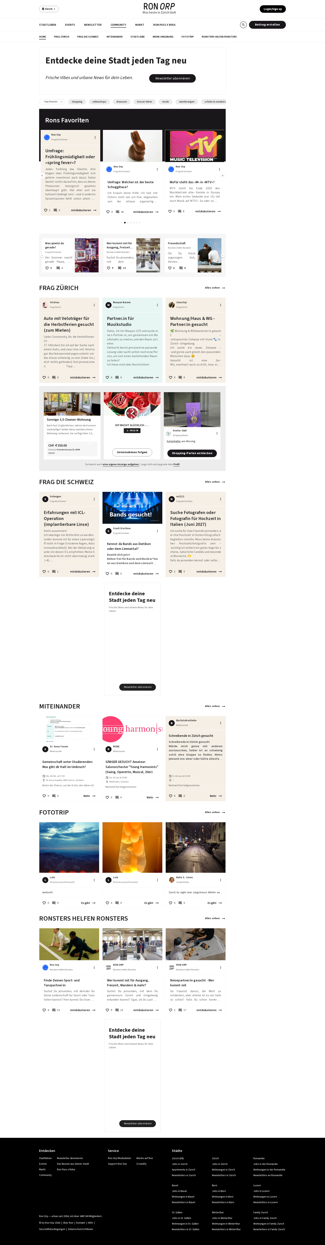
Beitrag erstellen (267, 25)
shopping (77, 102)
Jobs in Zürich (220, 1164)
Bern (214, 1185)
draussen (121, 102)
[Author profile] (47, 137)
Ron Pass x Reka (164, 25)
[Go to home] (159, 6)
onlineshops (99, 102)
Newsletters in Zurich (184, 1175)
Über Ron (68, 1223)
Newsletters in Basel (183, 1202)
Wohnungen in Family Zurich (268, 1224)
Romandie (259, 1158)
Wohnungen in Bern (222, 1197)
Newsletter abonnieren (172, 78)
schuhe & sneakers (215, 102)
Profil (176, 464)
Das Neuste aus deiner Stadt (73, 1164)
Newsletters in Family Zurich (269, 1229)
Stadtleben (47, 25)
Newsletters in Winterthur (226, 1229)
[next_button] (223, 176)
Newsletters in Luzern (265, 1202)
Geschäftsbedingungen (52, 1229)
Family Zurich (260, 1212)
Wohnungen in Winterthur (226, 1224)
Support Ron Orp (117, 1164)
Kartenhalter (174, 441)
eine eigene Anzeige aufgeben (121, 464)
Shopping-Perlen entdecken (192, 453)
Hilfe (90, 1223)
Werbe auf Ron (144, 1158)
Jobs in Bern (219, 1191)
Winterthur (218, 1212)
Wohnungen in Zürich (223, 1170)
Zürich (215, 1158)
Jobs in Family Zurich (265, 1218)
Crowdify (141, 1164)
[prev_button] (42, 176)
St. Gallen (177, 1212)
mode (165, 102)
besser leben (144, 102)
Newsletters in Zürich (224, 1175)
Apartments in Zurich (183, 1170)
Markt (139, 25)
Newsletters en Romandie (267, 1175)
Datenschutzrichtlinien (80, 1229)
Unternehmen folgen (132, 452)
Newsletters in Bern (223, 1202)
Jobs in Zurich (180, 1164)
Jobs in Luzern (261, 1191)
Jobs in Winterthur (222, 1218)
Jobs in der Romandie (265, 1164)
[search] (243, 24)
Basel (175, 1185)
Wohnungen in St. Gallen (185, 1224)
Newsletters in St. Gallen (185, 1229)
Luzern (257, 1185)
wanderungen (186, 102)
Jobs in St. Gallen (181, 1218)
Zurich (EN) (178, 1158)
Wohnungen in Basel (183, 1197)
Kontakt (80, 1223)
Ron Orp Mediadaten (119, 1158)
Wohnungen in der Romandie (269, 1170)
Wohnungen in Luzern (265, 1197)
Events (70, 25)
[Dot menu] (95, 137)
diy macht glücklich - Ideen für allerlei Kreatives (132, 425)
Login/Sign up (273, 9)
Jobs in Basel (179, 1191)
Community (118, 25)
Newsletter (93, 25)
